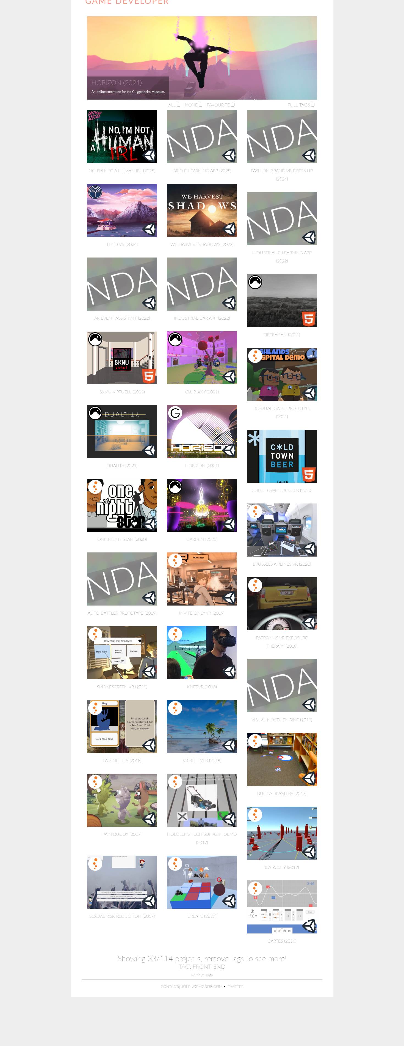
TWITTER (235, 987)
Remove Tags (202, 975)
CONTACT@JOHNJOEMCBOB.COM (191, 987)
